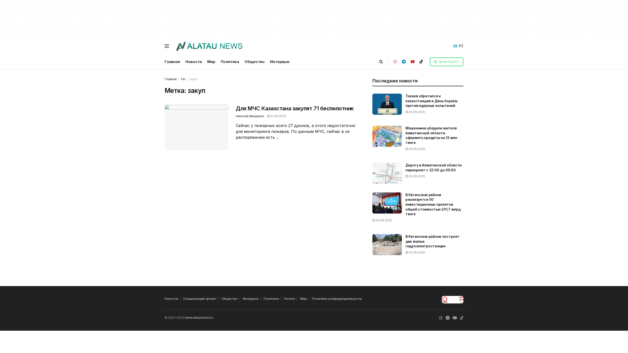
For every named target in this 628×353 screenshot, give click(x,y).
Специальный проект (199, 299)
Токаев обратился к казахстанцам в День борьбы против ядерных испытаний (432, 101)
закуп (193, 79)
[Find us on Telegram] (404, 61)
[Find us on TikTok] (421, 61)
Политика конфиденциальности (337, 299)
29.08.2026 (416, 112)
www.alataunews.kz (199, 317)
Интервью (280, 61)
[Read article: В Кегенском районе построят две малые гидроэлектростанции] (387, 244)
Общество (255, 61)
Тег (183, 79)
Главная (172, 61)
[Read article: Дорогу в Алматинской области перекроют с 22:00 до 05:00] (387, 173)
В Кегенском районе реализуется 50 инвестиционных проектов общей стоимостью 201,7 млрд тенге (433, 204)
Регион (289, 299)
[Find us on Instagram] (395, 61)
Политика (230, 61)
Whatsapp (448, 62)
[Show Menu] (167, 46)
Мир (211, 61)
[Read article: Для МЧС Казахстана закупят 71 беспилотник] (196, 127)
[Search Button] (381, 61)
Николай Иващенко (250, 116)
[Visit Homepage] (209, 46)
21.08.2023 (278, 116)
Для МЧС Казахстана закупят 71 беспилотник (295, 108)
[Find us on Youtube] (413, 61)
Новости (193, 61)
